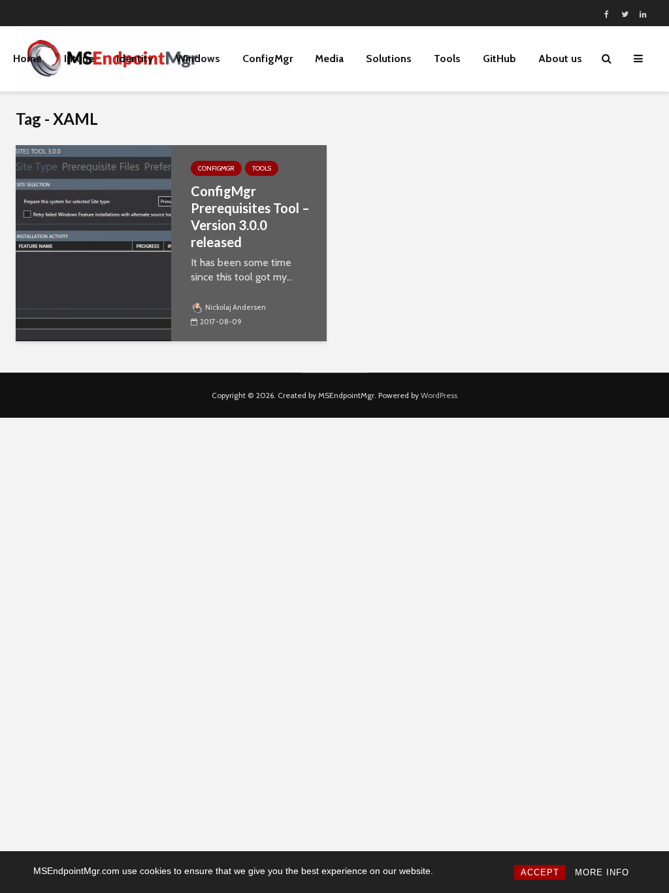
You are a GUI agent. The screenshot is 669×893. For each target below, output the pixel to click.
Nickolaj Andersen (235, 307)
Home (27, 58)
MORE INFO (602, 872)
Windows (198, 58)
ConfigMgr (267, 58)
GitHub (499, 58)
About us (560, 58)
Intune (79, 58)
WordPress (439, 395)
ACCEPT (540, 872)
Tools (261, 168)
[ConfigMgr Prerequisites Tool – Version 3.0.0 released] (93, 242)
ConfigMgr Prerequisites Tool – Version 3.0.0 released (250, 216)
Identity (135, 58)
